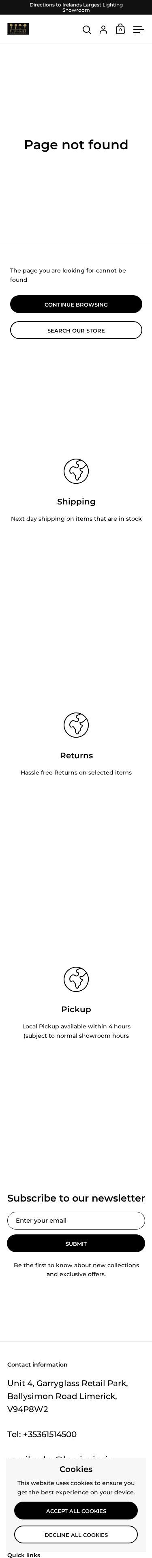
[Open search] (87, 30)
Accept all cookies (76, 1511)
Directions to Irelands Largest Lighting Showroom (76, 7)
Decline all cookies (76, 1535)
